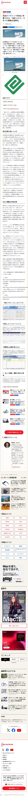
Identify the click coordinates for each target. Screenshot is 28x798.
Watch (7, 525)
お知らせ (5, 755)
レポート (8, 11)
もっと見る (23, 477)
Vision (20, 525)
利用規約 (5, 759)
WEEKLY (14, 659)
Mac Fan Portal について (8, 753)
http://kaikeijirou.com (13, 108)
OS (20, 537)
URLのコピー (19, 27)
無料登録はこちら (14, 788)
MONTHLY (22, 659)
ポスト (6, 27)
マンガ (7, 553)
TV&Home (20, 529)
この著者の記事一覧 (15, 467)
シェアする (12, 27)
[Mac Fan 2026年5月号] (14, 606)
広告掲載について (7, 767)
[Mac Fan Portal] (5, 2)
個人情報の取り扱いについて (9, 761)
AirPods (7, 529)
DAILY (5, 659)
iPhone (7, 521)
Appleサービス (7, 533)
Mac (21, 517)
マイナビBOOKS (6, 770)
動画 (21, 557)
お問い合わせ (6, 765)
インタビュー (7, 546)
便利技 (20, 546)
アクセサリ (7, 537)
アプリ (4, 11)
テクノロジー (20, 553)
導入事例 (7, 550)
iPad (20, 521)
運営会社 (5, 757)
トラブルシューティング (20, 550)
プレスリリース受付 (7, 763)
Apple (7, 517)
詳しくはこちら (14, 625)
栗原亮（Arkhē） (9, 23)
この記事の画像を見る (14, 432)
